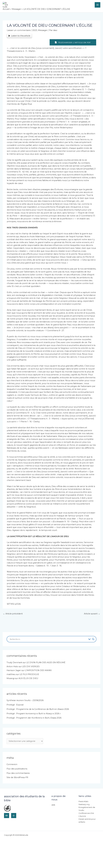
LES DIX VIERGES (31, 666)
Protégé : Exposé (15, 705)
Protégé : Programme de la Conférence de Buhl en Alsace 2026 (38, 709)
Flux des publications (17, 769)
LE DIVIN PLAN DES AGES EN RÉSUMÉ (45, 662)
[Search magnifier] (93, 639)
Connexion (12, 764)
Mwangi (10, 678)
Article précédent (13, 613)
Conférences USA (86, 813)
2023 (34, 30)
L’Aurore (82, 816)
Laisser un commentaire (19, 30)
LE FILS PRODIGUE (29, 674)
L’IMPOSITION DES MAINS (38, 670)
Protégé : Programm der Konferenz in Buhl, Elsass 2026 (34, 718)
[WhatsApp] (13, 815)
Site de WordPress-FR (17, 777)
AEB (53, 805)
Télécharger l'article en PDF (74, 42)
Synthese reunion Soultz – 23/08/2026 (25, 700)
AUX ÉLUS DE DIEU (28, 678)
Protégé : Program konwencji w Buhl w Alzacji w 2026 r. (34, 713)
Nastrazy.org (84, 804)
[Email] (6, 815)
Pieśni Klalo (83, 801)
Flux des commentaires (18, 773)
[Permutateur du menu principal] (97, 5)
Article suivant (92, 613)
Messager (42, 30)
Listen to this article (20, 36)
